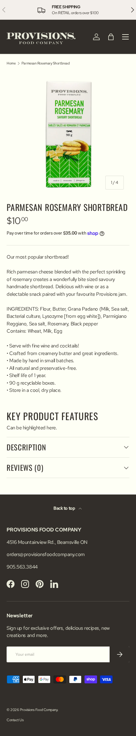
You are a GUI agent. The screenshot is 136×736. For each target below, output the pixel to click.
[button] (111, 37)
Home (11, 63)
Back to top (64, 508)
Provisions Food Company (38, 709)
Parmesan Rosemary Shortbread (45, 63)
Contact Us (15, 720)
